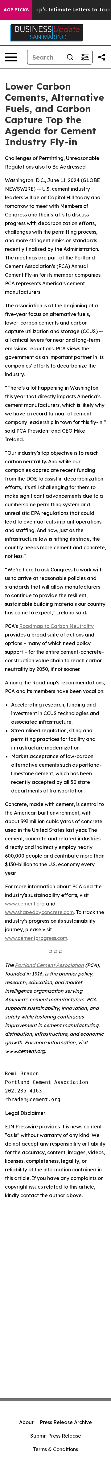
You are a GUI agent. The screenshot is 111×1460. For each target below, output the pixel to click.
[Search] (70, 57)
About (26, 1422)
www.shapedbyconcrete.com (39, 912)
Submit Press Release (55, 1436)
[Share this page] (101, 57)
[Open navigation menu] (11, 57)
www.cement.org (25, 904)
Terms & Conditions (55, 1449)
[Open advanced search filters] (84, 57)
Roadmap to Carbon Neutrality (56, 626)
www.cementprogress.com (36, 938)
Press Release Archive (66, 1422)
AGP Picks (16, 10)
